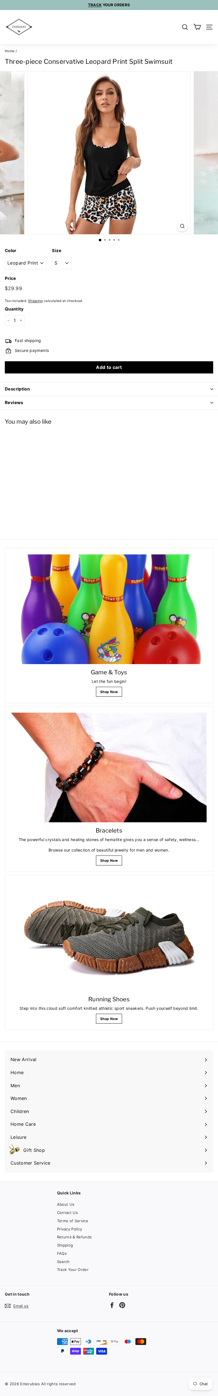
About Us (66, 1204)
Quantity (14, 309)
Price (10, 278)
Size (56, 250)
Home (9, 51)
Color (10, 250)
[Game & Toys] (109, 609)
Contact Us (67, 1212)
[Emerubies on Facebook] (112, 1305)
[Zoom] (182, 226)
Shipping (35, 301)
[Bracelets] (109, 767)
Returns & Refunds (74, 1237)
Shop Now (109, 692)
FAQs (62, 1253)
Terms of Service (73, 1220)
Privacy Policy (69, 1229)
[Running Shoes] (109, 936)
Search (63, 1261)
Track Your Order (73, 1269)
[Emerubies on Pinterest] (122, 1305)
